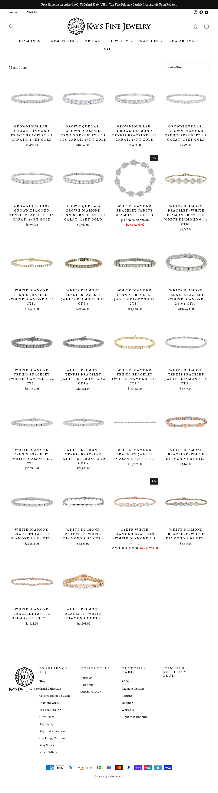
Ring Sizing (46, 745)
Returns (127, 695)
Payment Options (133, 688)
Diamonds (30, 41)
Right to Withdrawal (135, 716)
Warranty (128, 709)
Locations (86, 684)
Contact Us (16, 12)
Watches (149, 41)
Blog (42, 681)
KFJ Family (46, 724)
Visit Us (32, 12)
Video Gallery (48, 752)
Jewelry (120, 41)
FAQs (125, 681)
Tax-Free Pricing (50, 709)
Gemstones (63, 41)
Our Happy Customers (53, 738)
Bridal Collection (50, 688)
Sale (109, 49)
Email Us (86, 677)
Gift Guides (46, 716)
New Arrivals (184, 41)
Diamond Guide (49, 702)
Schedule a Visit (90, 691)
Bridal (93, 41)
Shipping (127, 702)
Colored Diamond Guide (54, 695)
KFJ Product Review (52, 731)
